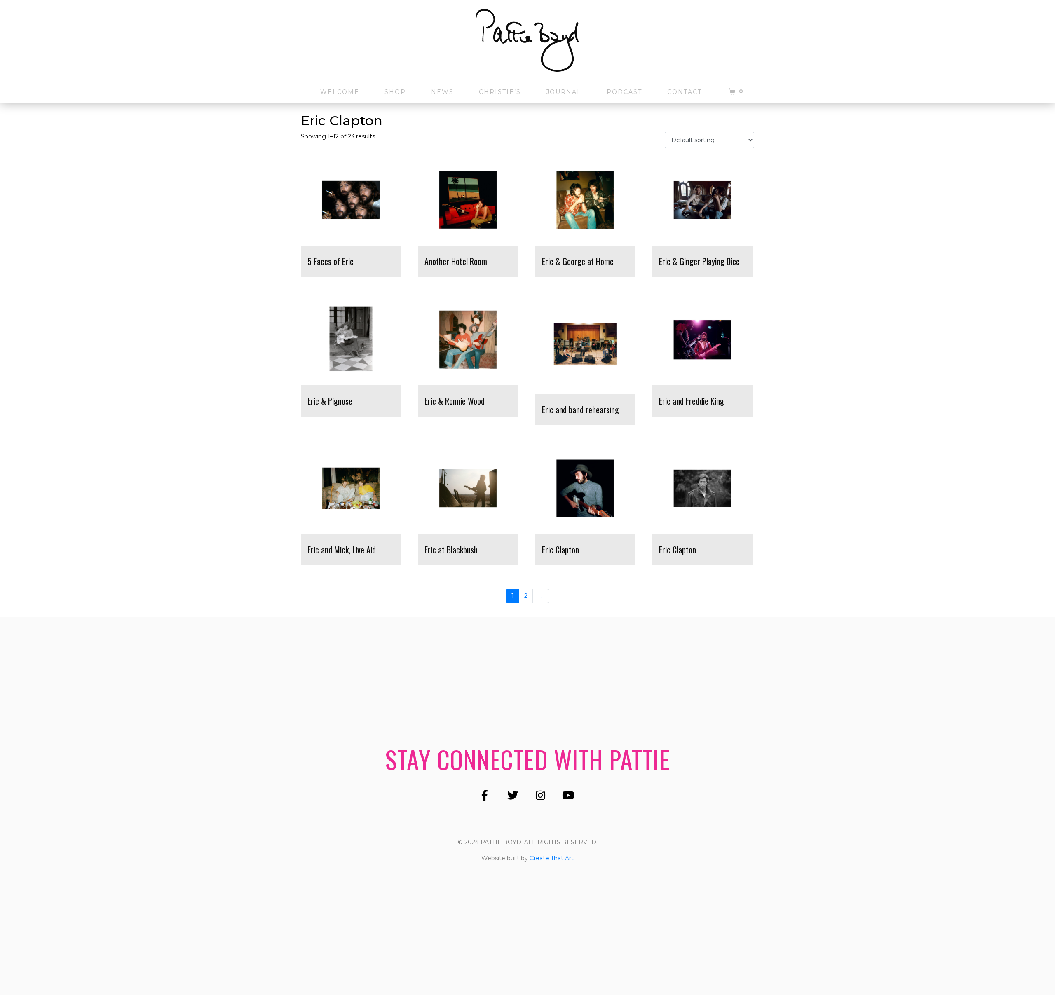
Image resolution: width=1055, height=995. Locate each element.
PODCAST (624, 92)
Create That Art (552, 858)
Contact (684, 92)
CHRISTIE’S (500, 92)
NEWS (442, 92)
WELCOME (339, 92)
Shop (395, 92)
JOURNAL (563, 92)
